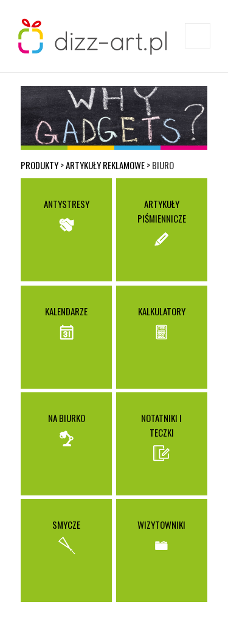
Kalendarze (66, 311)
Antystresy (66, 203)
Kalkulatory (161, 311)
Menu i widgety (197, 48)
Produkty (39, 165)
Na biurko (66, 417)
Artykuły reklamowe (105, 165)
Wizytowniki (161, 524)
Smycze (66, 524)
